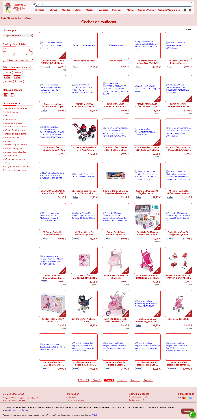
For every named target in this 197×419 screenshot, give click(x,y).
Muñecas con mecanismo (15, 126)
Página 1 (83, 380)
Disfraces (39, 9)
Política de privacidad (75, 400)
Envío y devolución (137, 400)
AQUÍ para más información (19, 410)
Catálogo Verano (146, 9)
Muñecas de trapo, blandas (15, 133)
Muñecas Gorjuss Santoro (15, 144)
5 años (19, 81)
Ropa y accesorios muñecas (16, 166)
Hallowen (53, 9)
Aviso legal (71, 397)
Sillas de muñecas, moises (15, 170)
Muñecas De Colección (14, 130)
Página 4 (122, 380)
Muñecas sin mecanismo (14, 159)
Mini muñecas (9, 119)
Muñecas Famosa (11, 137)
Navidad (66, 9)
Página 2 (96, 380)
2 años (7, 77)
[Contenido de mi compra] (190, 10)
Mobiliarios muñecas (12, 122)
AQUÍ (94, 415)
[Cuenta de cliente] (185, 10)
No (5, 95)
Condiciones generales (138, 397)
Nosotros (90, 9)
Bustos (6, 115)
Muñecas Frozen (10, 141)
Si (12, 95)
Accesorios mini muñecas (15, 108)
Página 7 (147, 380)
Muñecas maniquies (12, 148)
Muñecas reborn (10, 155)
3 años (17, 77)
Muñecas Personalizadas (14, 152)
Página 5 (135, 380)
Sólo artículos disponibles (17, 60)
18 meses (18, 72)
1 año (6, 72)
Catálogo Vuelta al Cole (169, 9)
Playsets (6, 162)
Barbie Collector (10, 112)
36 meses (8, 81)
